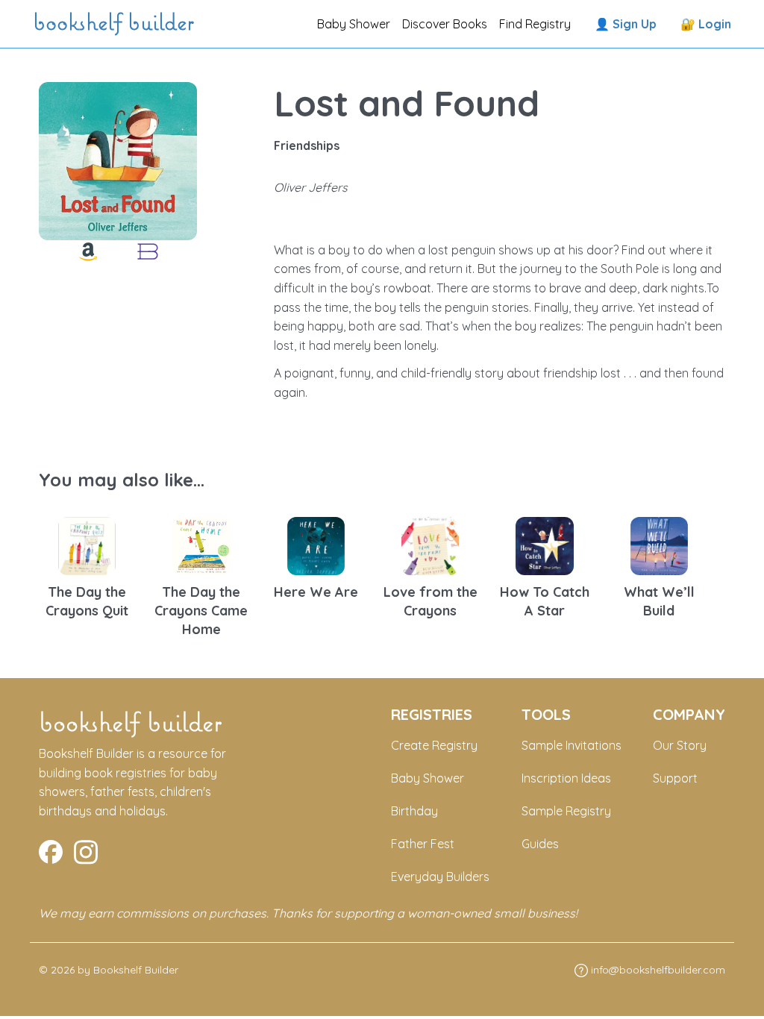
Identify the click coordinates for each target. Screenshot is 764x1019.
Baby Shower (353, 23)
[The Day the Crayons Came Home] (201, 544)
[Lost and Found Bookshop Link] (148, 251)
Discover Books (444, 23)
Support (675, 778)
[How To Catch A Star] (545, 544)
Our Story (680, 745)
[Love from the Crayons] (430, 544)
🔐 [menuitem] (705, 23)
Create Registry (434, 745)
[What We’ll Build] (659, 544)
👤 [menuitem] (626, 23)
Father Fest (422, 843)
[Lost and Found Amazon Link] (88, 251)
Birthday (414, 810)
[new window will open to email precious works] (51, 850)
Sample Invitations (571, 745)
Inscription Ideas (566, 778)
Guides (540, 843)
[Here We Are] (316, 544)
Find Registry (535, 23)
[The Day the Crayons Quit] (87, 544)
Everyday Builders (440, 876)
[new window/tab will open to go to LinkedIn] (86, 850)
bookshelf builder (116, 24)
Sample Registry (566, 810)
